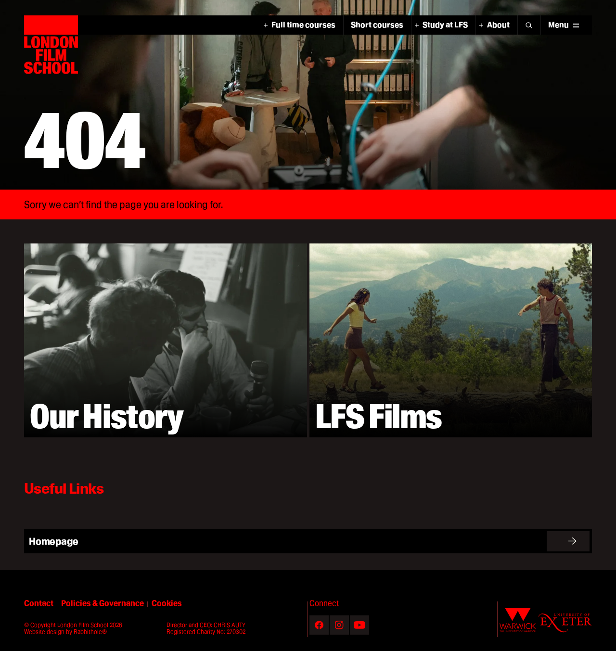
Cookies (167, 603)
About (498, 24)
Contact (38, 603)
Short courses (377, 24)
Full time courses (303, 24)
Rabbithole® (90, 631)
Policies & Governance (102, 603)
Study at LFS (445, 24)
